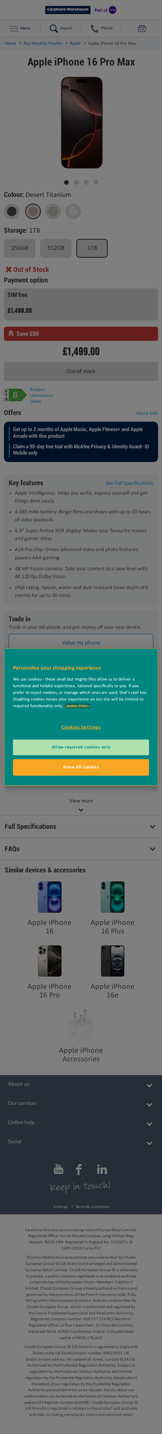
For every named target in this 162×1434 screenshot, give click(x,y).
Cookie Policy (77, 705)
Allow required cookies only (81, 747)
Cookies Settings (80, 727)
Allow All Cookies (81, 767)
